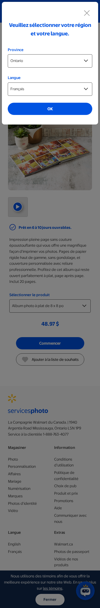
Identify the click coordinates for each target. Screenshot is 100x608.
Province (15, 50)
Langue (14, 78)
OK (50, 109)
